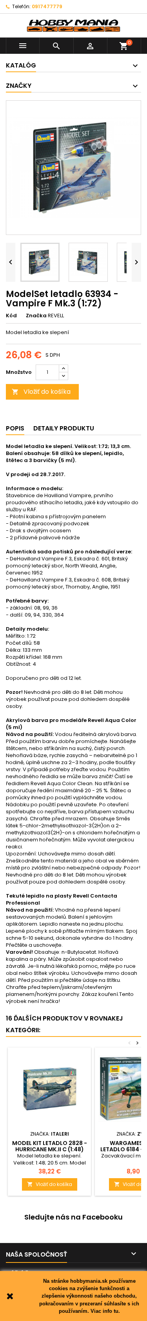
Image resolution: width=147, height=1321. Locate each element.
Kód (11, 315)
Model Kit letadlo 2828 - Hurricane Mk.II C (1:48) (49, 1146)
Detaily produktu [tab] (63, 428)
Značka (36, 315)
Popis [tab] (15, 428)
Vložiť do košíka (41, 391)
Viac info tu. (105, 1311)
